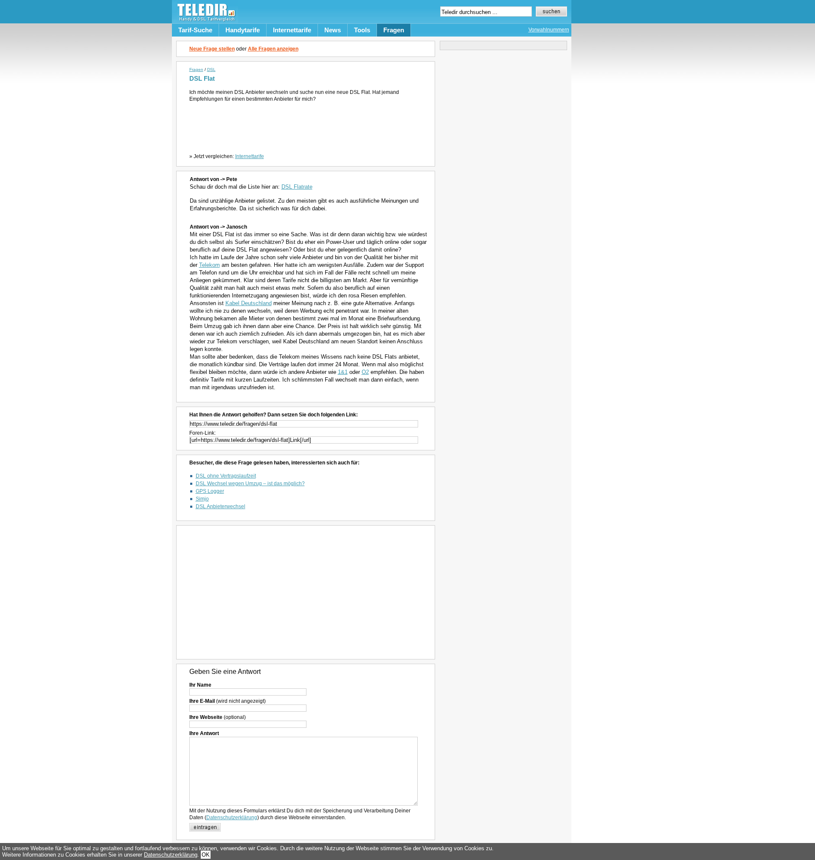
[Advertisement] (307, 126)
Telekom (209, 265)
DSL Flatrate (296, 187)
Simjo (202, 499)
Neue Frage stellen (212, 49)
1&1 (343, 372)
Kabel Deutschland (248, 303)
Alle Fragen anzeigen (273, 49)
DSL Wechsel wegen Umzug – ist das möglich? (250, 484)
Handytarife (242, 30)
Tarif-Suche (195, 30)
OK (206, 855)
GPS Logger (210, 491)
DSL (211, 69)
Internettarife (292, 30)
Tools (362, 30)
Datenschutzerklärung (231, 817)
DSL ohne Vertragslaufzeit (226, 476)
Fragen (393, 30)
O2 (365, 372)
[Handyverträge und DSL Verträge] (205, 21)
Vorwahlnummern (548, 30)
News (332, 30)
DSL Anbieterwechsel (220, 506)
